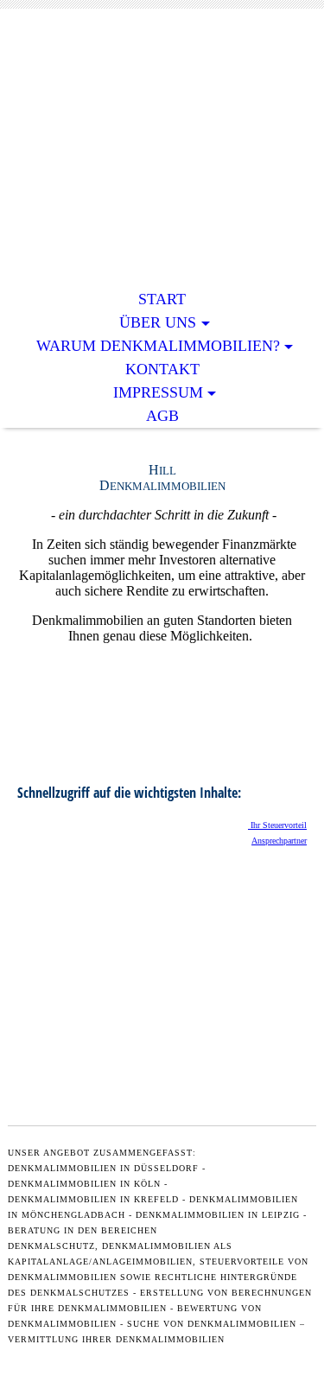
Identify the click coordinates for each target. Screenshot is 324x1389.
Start (162, 299)
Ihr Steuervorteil (277, 825)
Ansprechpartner (279, 840)
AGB (162, 415)
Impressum (158, 392)
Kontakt (162, 369)
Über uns (157, 322)
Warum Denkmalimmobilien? (158, 345)
